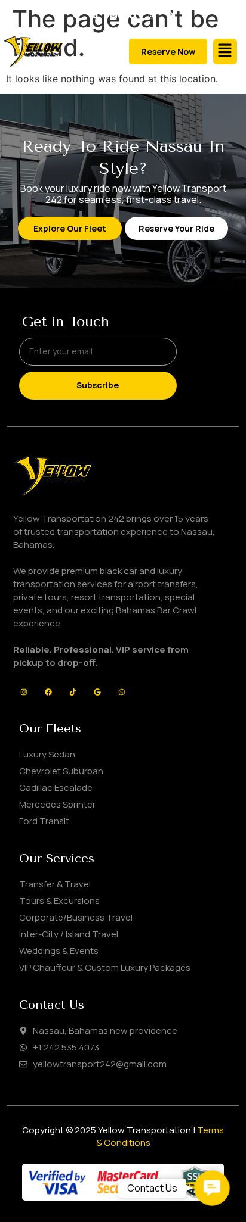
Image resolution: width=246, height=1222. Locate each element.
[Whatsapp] (122, 692)
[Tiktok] (170, 16)
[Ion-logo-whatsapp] (95, 16)
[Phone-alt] (75, 16)
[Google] (97, 692)
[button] (225, 51)
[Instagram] (151, 16)
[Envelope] (114, 16)
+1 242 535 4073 (66, 1047)
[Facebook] (133, 16)
